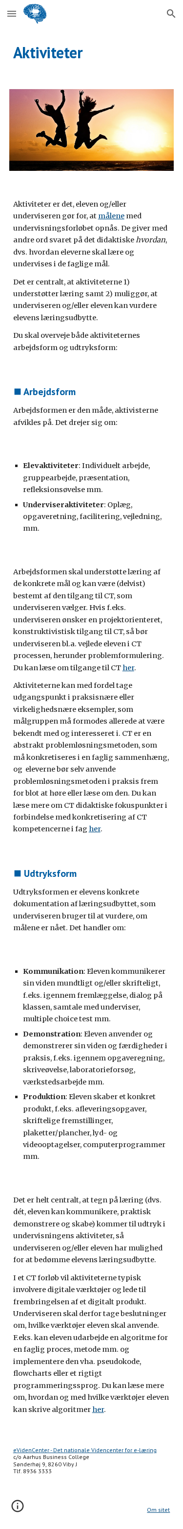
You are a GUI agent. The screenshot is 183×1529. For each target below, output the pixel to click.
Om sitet (158, 1509)
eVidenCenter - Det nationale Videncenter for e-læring (85, 1450)
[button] (11, 13)
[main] (91, 52)
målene (111, 216)
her (128, 667)
